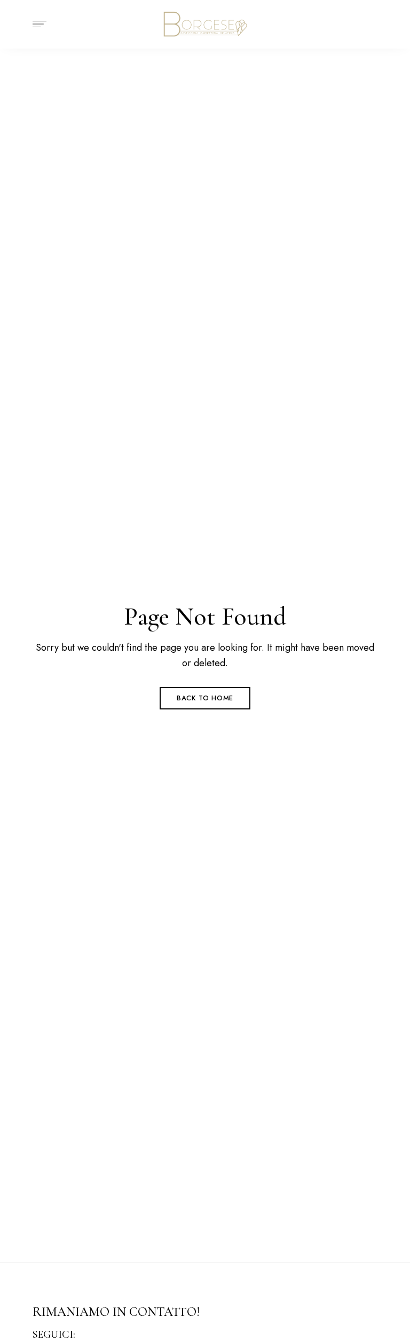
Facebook (89, 1335)
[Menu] (37, 24)
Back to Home (205, 698)
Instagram (107, 1335)
